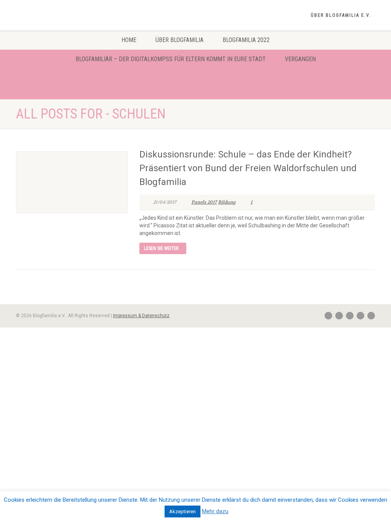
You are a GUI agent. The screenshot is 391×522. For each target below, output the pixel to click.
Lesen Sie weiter (161, 248)
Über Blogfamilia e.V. (341, 15)
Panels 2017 (204, 202)
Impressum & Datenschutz (141, 315)
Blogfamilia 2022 (246, 40)
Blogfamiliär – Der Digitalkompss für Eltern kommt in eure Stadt (171, 59)
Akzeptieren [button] (182, 511)
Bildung (227, 202)
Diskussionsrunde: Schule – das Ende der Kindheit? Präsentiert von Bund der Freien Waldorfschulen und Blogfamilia (248, 168)
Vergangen (300, 59)
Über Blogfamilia (179, 40)
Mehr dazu (215, 511)
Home (128, 40)
